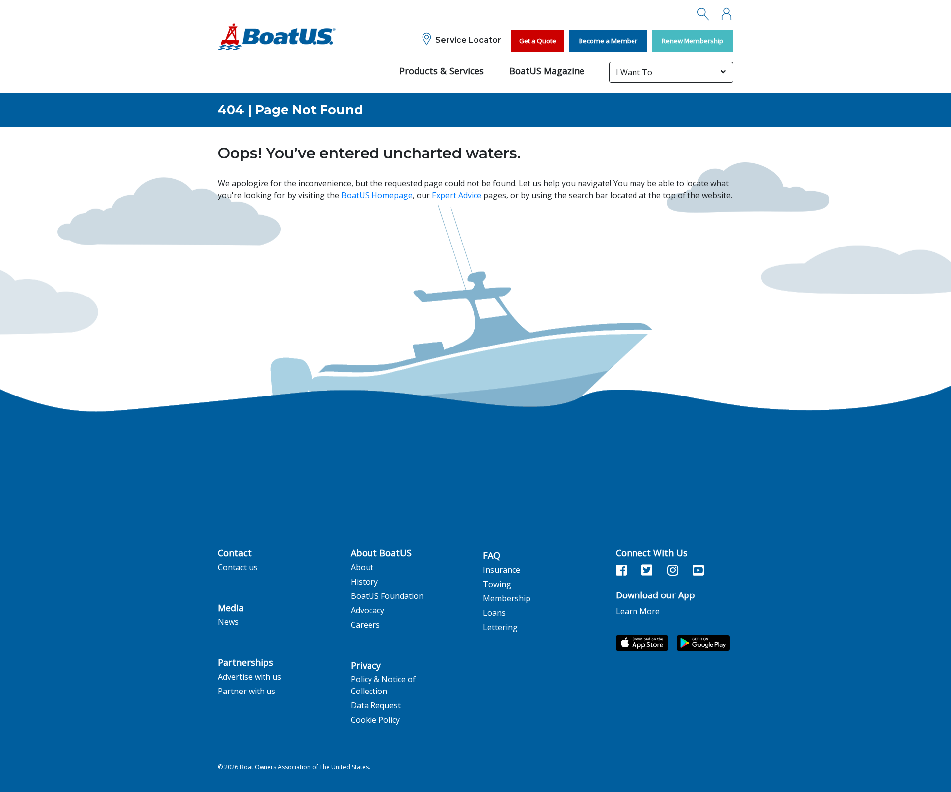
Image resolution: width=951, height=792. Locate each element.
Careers (365, 624)
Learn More (638, 611)
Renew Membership (692, 40)
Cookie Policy (375, 719)
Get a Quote (537, 40)
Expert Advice (456, 195)
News (228, 621)
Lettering (500, 627)
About (362, 567)
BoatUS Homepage (377, 195)
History (364, 581)
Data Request (376, 705)
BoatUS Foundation (387, 596)
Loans (494, 612)
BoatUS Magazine (546, 71)
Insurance (501, 569)
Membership (506, 598)
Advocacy (367, 610)
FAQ (491, 555)
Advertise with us (249, 676)
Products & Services (441, 71)
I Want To (634, 72)
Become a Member (608, 40)
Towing (497, 584)
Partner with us (246, 691)
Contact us (238, 567)
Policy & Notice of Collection (383, 685)
